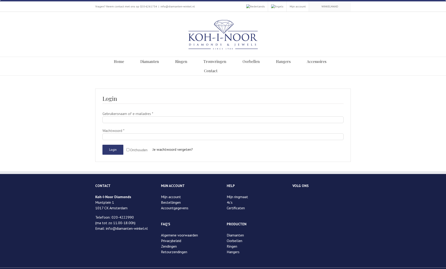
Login (113, 150)
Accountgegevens (174, 208)
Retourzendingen (174, 251)
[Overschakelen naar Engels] (277, 6)
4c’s (230, 202)
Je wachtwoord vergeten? (173, 149)
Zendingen (169, 246)
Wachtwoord (113, 130)
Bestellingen (171, 202)
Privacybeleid (171, 240)
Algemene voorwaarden (179, 235)
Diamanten (235, 235)
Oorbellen (234, 240)
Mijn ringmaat (237, 196)
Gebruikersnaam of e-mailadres (127, 113)
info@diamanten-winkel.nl (178, 6)
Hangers (233, 251)
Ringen (232, 246)
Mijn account (171, 196)
